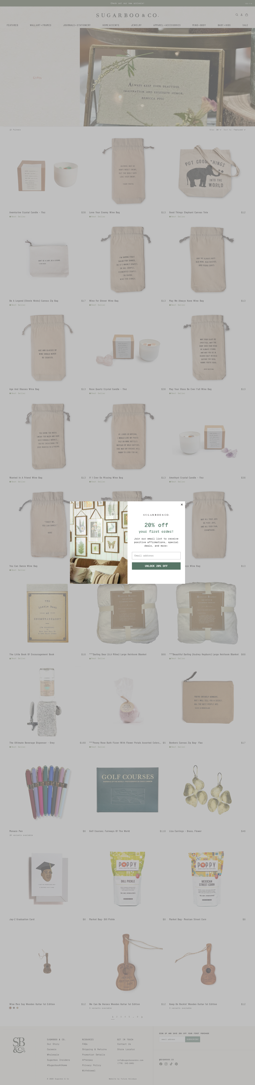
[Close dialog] (182, 504)
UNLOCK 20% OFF (156, 566)
